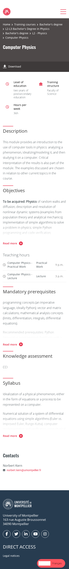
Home (6, 24)
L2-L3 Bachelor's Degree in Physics (27, 29)
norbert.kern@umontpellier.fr (24, 470)
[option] (57, 563)
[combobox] (44, 563)
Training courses (25, 24)
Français (57, 563)
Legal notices (11, 556)
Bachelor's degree (50, 24)
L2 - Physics (39, 33)
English (44, 563)
